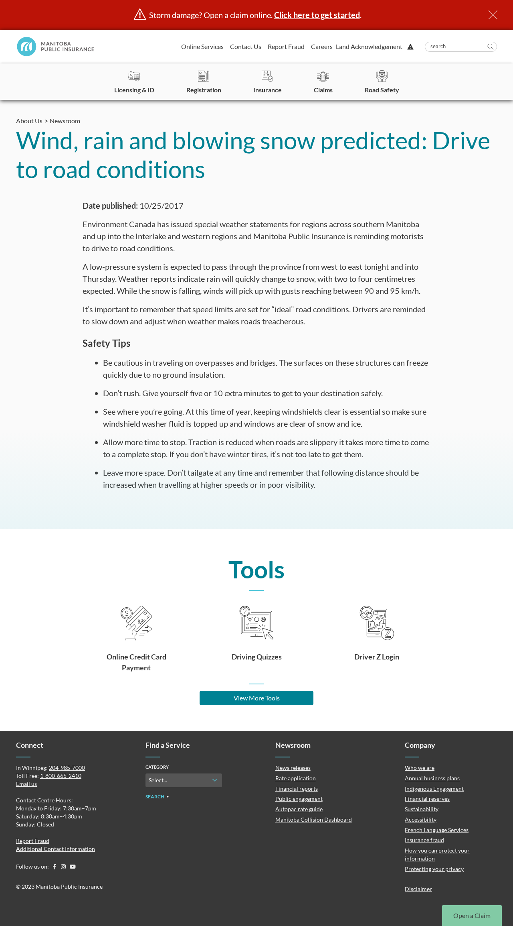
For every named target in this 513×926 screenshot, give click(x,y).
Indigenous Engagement (434, 788)
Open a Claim (472, 915)
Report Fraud (286, 46)
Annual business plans (432, 778)
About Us (29, 120)
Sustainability (421, 809)
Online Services (202, 46)
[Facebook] (54, 866)
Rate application (295, 778)
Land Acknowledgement (369, 46)
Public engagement (299, 798)
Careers (322, 46)
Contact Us (245, 46)
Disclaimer (418, 888)
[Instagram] (64, 866)
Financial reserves (427, 798)
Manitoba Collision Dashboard (313, 819)
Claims (323, 90)
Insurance (267, 90)
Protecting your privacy (434, 868)
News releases (293, 767)
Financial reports (296, 788)
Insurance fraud (424, 839)
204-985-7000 (67, 767)
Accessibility (420, 819)
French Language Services (437, 829)
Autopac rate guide (299, 809)
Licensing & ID (134, 90)
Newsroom (65, 120)
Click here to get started (317, 15)
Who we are (419, 767)
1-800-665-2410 (60, 775)
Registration (203, 90)
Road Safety (382, 90)
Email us (26, 783)
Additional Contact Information (55, 848)
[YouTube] (73, 866)
